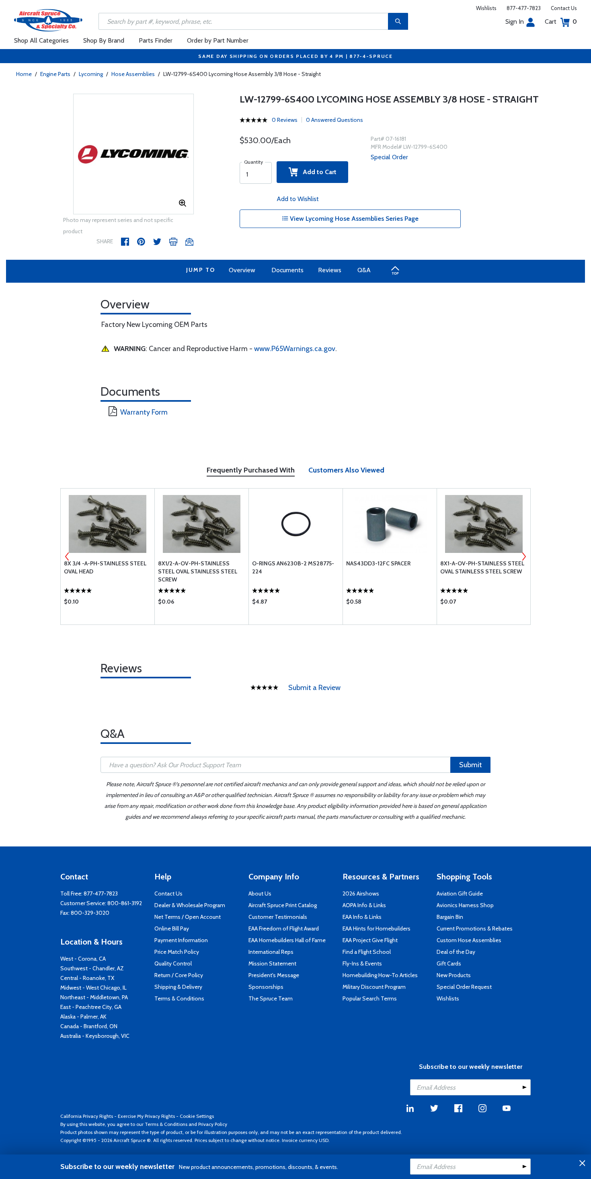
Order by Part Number (217, 40)
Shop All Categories (41, 40)
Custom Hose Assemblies (469, 940)
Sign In (514, 21)
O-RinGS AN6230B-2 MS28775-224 (293, 567)
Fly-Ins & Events (362, 963)
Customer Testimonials (277, 916)
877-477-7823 (524, 8)
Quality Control (173, 963)
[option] (133, 154)
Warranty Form (144, 412)
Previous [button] (67, 556)
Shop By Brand (103, 40)
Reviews (329, 270)
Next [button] (524, 556)
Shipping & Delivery (178, 986)
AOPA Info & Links (364, 905)
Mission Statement (272, 963)
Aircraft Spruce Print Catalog (282, 905)
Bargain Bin (450, 916)
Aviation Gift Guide (460, 893)
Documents (287, 270)
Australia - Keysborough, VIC (94, 1035)
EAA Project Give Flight (370, 940)
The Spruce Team (270, 998)
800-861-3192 (124, 903)
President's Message (273, 975)
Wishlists (486, 8)
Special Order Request (464, 986)
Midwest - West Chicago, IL (93, 987)
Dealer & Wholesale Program (189, 905)
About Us (259, 893)
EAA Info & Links (362, 916)
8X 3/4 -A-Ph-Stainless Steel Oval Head (105, 567)
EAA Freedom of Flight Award (283, 928)
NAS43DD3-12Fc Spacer (378, 563)
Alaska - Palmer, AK (83, 1016)
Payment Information (181, 940)
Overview (242, 270)
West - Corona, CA (83, 958)
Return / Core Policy (178, 975)
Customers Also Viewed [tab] (346, 470)
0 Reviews (285, 120)
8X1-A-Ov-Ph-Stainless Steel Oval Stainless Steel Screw (482, 567)
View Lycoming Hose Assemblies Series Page (353, 218)
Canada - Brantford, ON (88, 1026)
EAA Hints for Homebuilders (376, 928)
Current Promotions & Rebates (475, 928)
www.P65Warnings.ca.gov (294, 349)
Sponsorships (265, 986)
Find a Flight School (367, 951)
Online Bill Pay (171, 928)
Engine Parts (55, 74)
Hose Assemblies (133, 74)
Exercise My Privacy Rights (146, 1116)
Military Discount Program (374, 986)
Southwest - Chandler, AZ (92, 968)
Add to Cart (317, 172)
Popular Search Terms (370, 998)
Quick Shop (107, 603)
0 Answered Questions (334, 120)
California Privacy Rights (86, 1116)
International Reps (270, 951)
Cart (561, 21)
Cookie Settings (197, 1116)
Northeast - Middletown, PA (94, 997)
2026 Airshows (361, 893)
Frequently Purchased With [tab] (251, 470)
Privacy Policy (212, 1124)
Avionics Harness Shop (465, 905)
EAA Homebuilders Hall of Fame (287, 940)
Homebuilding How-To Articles (380, 975)
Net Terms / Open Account (187, 916)
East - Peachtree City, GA (90, 1007)
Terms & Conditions (179, 998)
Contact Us (564, 8)
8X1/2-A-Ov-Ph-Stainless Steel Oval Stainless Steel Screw (197, 571)
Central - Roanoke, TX (87, 978)
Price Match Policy (176, 951)
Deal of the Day (456, 951)
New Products (454, 975)
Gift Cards (449, 963)
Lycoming (91, 74)
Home (24, 74)
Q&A (364, 270)
